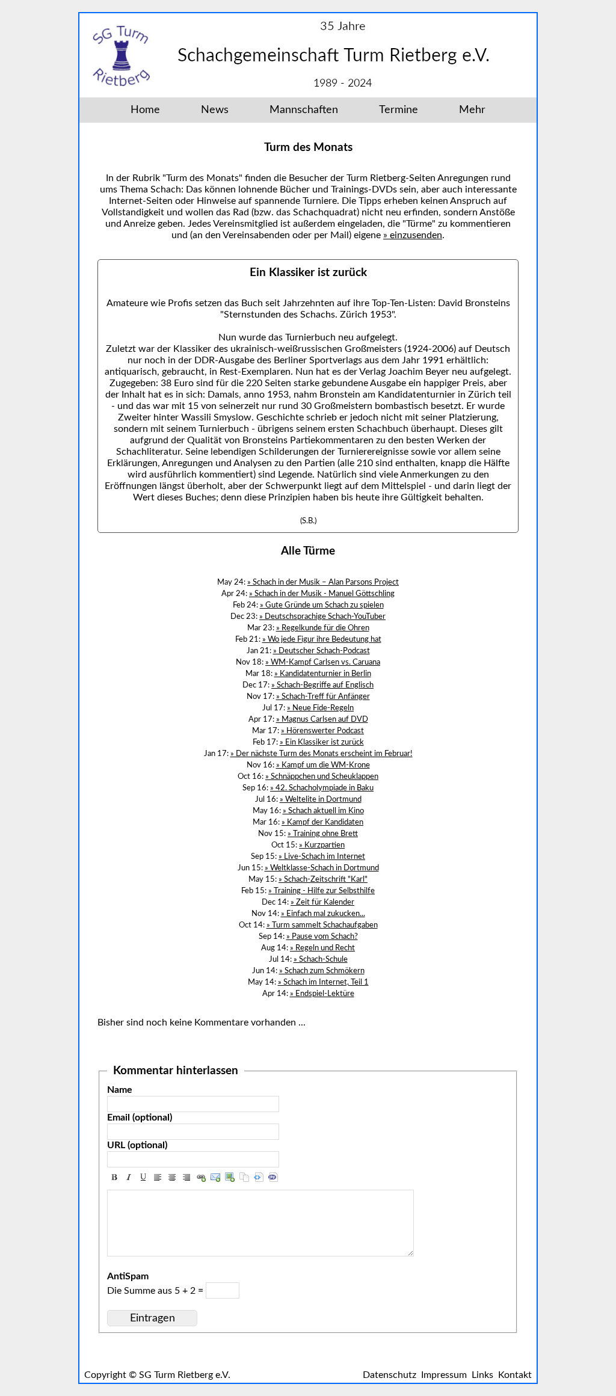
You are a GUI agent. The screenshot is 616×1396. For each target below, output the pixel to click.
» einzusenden (412, 235)
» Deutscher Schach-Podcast (321, 651)
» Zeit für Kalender (322, 902)
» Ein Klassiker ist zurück (322, 742)
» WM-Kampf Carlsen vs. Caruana (322, 662)
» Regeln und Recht (322, 948)
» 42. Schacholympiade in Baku (322, 788)
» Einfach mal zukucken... (323, 913)
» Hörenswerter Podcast (322, 731)
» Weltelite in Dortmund (321, 799)
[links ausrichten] (157, 1177)
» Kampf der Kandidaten (322, 822)
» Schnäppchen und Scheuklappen (321, 776)
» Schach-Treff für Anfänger (323, 696)
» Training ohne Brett (323, 833)
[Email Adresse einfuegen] (215, 1177)
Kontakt (515, 1375)
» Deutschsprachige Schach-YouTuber (322, 616)
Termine (398, 110)
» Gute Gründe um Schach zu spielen (322, 605)
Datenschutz (389, 1375)
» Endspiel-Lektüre (322, 993)
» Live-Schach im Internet (322, 856)
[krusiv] (128, 1177)
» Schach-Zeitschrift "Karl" (323, 879)
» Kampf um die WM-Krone (323, 765)
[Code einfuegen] (258, 1177)
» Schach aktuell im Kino (323, 811)
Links (482, 1375)
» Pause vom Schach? (322, 936)
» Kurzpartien (322, 845)
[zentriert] (172, 1177)
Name (119, 1090)
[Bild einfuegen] (229, 1177)
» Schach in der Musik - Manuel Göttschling (322, 593)
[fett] (114, 1177)
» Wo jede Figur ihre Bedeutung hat (321, 639)
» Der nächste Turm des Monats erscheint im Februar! (321, 753)
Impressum (444, 1375)
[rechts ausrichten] (186, 1177)
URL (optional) (137, 1145)
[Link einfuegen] (201, 1177)
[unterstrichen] (143, 1177)
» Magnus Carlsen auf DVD (322, 719)
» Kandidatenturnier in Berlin (322, 673)
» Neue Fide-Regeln (320, 708)
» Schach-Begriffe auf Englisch (322, 685)
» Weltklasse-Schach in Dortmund (322, 868)
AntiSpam (128, 1276)
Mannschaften (304, 110)
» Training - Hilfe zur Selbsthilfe (321, 891)
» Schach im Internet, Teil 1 (323, 982)
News (215, 110)
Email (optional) (139, 1117)
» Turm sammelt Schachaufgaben (322, 925)
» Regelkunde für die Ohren (322, 628)
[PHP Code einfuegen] (273, 1177)
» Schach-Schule (321, 959)
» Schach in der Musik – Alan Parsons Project (323, 582)
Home (145, 110)
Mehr (472, 110)
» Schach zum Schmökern (322, 971)
